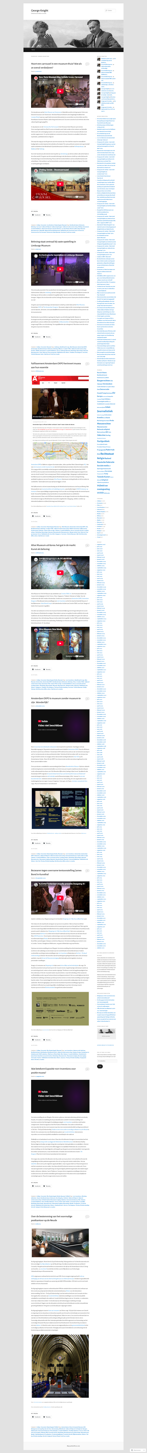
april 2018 (100, 757)
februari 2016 (101, 812)
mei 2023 (99, 627)
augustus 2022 (101, 646)
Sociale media (103, 466)
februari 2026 (101, 557)
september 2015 (101, 822)
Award (38, 1198)
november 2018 (101, 742)
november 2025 (101, 563)
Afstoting (84, 1196)
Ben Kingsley (59, 1198)
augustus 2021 (101, 672)
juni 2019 (99, 727)
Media (56, 680)
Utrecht (36, 1059)
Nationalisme (101, 432)
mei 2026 (99, 551)
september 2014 (101, 848)
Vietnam (33, 689)
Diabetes (63, 1199)
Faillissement (83, 528)
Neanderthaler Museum (72, 766)
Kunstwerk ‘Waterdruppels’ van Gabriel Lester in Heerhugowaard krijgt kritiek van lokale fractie (106, 227)
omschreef (43, 1269)
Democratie (104, 389)
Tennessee (81, 230)
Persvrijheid (100, 444)
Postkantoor (77, 1203)
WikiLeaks (107, 493)
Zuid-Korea (47, 354)
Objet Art (76, 685)
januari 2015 (100, 839)
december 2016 (101, 791)
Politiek (68, 1196)
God (109, 401)
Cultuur (38, 225)
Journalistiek (105, 411)
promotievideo (46, 1029)
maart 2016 (100, 810)
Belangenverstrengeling (37, 1428)
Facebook (104, 396)
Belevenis (81, 225)
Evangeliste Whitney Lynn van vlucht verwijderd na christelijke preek (105, 212)
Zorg (98, 537)
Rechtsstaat (107, 453)
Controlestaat (101, 386)
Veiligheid (104, 480)
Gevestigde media (102, 401)
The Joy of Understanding (61, 687)
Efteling (80, 226)
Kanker (68, 1201)
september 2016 (101, 797)
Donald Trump (101, 393)
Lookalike (82, 1201)
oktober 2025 (100, 565)
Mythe (98, 520)
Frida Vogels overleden (103, 316)
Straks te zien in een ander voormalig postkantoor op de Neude (70, 1129)
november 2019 (101, 716)
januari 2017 (100, 788)
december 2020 (101, 689)
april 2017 (100, 782)
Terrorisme (108, 471)
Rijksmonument (77, 1434)
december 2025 (101, 561)
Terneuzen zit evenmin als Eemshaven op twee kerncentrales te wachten (106, 327)
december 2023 (101, 612)
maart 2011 (100, 937)
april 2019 (100, 731)
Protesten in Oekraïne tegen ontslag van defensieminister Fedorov (106, 271)
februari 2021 (101, 684)
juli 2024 (99, 597)
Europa (99, 396)
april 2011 (99, 935)
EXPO (40, 307)
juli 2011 (99, 929)
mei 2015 (99, 831)
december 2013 (101, 867)
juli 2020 (99, 699)
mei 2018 (99, 754)
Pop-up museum (52, 352)
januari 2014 (100, 865)
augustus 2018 (101, 748)
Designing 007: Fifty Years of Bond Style (73, 919)
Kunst (108, 417)
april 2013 (100, 884)
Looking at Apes (35, 685)
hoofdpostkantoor (45, 1264)
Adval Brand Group (64, 347)
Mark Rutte (106, 420)
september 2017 (101, 771)
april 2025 (100, 578)
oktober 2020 (101, 693)
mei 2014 (99, 856)
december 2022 (101, 638)
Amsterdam (73, 526)
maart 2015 (100, 835)
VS (98, 493)
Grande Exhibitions (36, 228)
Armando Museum (78, 1427)
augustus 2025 (101, 570)
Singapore (58, 534)
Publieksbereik (64, 230)
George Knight (39, 10)
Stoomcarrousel (73, 230)
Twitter (112, 477)
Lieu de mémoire (56, 228)
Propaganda (101, 450)
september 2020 (101, 695)
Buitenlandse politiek (103, 377)
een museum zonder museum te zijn (44, 467)
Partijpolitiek (103, 441)
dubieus (38, 1325)
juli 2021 (99, 674)
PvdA (112, 450)
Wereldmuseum (45, 1207)
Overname (34, 1057)
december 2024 (101, 587)
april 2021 (100, 680)
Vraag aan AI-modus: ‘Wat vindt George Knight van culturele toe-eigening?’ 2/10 (106, 248)
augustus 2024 (101, 595)
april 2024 (100, 604)
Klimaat (43, 1432)
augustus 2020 (101, 697)
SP (110, 466)
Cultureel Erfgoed (46, 226)
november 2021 (101, 665)
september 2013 (101, 873)
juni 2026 (99, 548)
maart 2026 (100, 555)
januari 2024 (100, 610)
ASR (84, 1427)
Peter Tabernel (43, 352)
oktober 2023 (100, 616)
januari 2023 (100, 635)
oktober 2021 (100, 667)
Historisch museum (47, 228)
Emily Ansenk (34, 1054)
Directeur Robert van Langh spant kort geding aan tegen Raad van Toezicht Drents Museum (106, 121)
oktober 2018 (100, 744)
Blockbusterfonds (52, 1052)
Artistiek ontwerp (38, 1402)
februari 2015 (100, 837)
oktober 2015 (100, 820)
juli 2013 (99, 878)
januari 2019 (100, 737)
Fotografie (110, 396)
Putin (108, 450)
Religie (100, 458)
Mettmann (84, 833)
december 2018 (101, 740)
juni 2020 (99, 701)
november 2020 (101, 691)
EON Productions (38, 936)
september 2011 (101, 924)
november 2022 (101, 640)
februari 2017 (100, 786)
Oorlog (107, 435)
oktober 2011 (100, 922)
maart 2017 (100, 784)
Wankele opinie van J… (107, 58)
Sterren (66, 1205)
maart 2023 (100, 631)
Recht (98, 528)
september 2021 (101, 669)
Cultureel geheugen (57, 226)
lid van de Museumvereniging (50, 958)
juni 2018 (99, 752)
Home (33, 49)
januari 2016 (100, 814)
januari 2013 (100, 890)
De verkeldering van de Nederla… (108, 60)
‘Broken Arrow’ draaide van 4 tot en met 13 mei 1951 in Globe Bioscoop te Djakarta (106, 288)
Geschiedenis (50, 225)
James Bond (34, 1055)
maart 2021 (100, 682)
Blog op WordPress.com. (73, 1446)
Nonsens (99, 522)
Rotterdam (53, 1057)
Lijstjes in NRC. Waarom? (104, 256)
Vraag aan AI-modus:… (107, 101)
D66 (98, 389)
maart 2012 (100, 912)
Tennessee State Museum (53, 232)
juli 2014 (99, 852)
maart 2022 (100, 657)
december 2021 (101, 663)
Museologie (80, 350)
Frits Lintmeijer (54, 1430)
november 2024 (101, 589)
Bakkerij (33, 149)
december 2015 (101, 816)
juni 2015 (99, 829)
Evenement (86, 226)
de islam (74, 781)
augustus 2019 (101, 723)
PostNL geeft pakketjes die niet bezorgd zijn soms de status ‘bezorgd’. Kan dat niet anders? (106, 303)
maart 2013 (100, 886)
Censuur (99, 384)
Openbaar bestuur (101, 438)
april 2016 (100, 808)
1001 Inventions (61, 601)
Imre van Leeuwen (53, 1310)
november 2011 (101, 920)
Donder (33, 350)
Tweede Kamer (103, 477)
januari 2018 (100, 763)
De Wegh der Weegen (81, 1428)
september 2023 (101, 618)
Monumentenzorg (69, 1432)
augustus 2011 (101, 926)
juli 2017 (99, 776)
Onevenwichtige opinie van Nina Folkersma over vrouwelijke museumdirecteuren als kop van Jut (106, 348)
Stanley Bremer (59, 1205)
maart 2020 (100, 708)
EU (113, 393)
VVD (102, 493)
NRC (107, 432)
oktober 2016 (100, 795)
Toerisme (63, 232)
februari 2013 (101, 888)
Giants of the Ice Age (49, 530)
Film (49, 683)
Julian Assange (100, 415)
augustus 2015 (101, 825)
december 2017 (101, 765)
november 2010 (101, 946)
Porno (39, 534)
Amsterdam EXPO (82, 347)
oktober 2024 (100, 591)
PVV (98, 454)
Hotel (60, 1201)
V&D (77, 534)
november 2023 (101, 614)
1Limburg (56, 347)
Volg (100, 1066)
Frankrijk (99, 399)
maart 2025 (100, 580)
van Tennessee (52, 112)
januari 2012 (100, 916)
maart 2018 (100, 759)
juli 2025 (99, 572)
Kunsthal (40, 1055)
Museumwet (66, 1203)
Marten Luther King (75, 228)
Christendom (107, 384)
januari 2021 (100, 686)
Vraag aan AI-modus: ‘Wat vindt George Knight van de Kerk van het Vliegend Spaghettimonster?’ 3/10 (106, 242)
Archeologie (34, 348)
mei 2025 (99, 576)
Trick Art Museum (35, 354)
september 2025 (101, 567)
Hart (43, 1201)
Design (79, 1052)
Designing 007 (49, 965)
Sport (98, 533)
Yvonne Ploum (56, 1436)
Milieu (99, 516)
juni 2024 (99, 599)
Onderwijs (100, 524)
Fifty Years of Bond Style (54, 1054)
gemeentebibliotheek (78, 1325)
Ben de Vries (48, 1428)
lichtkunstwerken (64, 322)
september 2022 (101, 644)
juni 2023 (99, 625)
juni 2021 (99, 676)
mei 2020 (99, 703)
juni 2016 (99, 803)
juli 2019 (99, 725)
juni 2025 (99, 574)
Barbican (83, 1050)
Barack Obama (102, 372)
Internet (112, 404)
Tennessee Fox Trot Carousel (38, 232)
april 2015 (100, 833)
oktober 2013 (100, 871)
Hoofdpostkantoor (49, 1201)
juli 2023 (99, 623)
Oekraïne (101, 435)
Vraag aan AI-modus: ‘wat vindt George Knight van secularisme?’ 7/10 (105, 172)
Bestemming (55, 1428)
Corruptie (108, 386)
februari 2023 (101, 633)
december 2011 (101, 918)
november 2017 (101, 767)
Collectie (65, 1198)
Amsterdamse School (67, 1427)
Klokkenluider (108, 415)
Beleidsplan (44, 1052)
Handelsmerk (82, 1054)
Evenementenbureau (71, 855)
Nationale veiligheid (103, 429)
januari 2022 (100, 661)
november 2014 (101, 844)
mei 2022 (99, 652)
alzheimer (33, 1198)
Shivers (67, 352)
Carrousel (38, 226)
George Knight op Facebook (105, 1045)
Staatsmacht (107, 468)
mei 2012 (99, 907)
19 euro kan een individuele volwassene (45, 747)
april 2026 (100, 553)
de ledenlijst (51, 776)
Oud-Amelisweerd (40, 1434)
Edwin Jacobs (34, 1430)
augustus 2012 (101, 901)
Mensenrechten (104, 424)
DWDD (37, 350)
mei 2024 (99, 601)
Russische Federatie (105, 462)
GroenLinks (107, 404)
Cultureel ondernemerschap (70, 226)
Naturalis (52, 859)
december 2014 (101, 841)
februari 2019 (101, 735)
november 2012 (101, 895)
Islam (48, 857)
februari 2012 (101, 914)
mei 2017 (99, 780)
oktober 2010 (100, 948)
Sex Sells (52, 534)
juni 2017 (99, 778)
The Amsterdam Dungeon (50, 307)
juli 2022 (99, 648)
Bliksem (60, 348)
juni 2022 (99, 650)
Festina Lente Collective (37, 530)
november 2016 (101, 793)
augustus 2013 (101, 875)
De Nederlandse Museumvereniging (51, 1199)
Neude (72, 1203)
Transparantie (100, 473)
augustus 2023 (101, 621)
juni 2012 (99, 905)
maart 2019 (100, 733)
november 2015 (101, 818)
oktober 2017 (100, 769)
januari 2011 (100, 941)
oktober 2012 (100, 897)
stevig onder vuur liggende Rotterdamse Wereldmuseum (56, 1142)
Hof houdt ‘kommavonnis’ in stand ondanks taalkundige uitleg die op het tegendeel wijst (106, 341)
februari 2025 (101, 582)
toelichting (48, 292)
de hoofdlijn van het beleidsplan (69, 965)
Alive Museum (80, 305)
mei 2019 (99, 729)
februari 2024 (101, 608)
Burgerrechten (103, 381)
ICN (88, 1430)
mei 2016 (99, 805)
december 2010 (101, 943)
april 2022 (100, 655)
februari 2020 (101, 710)
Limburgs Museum (65, 350)
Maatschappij (58, 225)
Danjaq (46, 938)
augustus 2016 (101, 799)
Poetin (105, 444)
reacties (60, 689)
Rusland (107, 458)
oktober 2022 (100, 642)
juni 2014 (99, 854)
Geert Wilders (105, 399)
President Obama (101, 446)
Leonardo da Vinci (79, 530)
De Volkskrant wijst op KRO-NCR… (108, 103)
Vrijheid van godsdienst (103, 482)
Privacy (108, 447)
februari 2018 (101, 761)
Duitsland (109, 393)
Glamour (57, 530)
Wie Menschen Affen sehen (43, 689)
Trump (106, 474)
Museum (64, 225)
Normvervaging (82, 1055)
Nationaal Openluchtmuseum (52, 230)
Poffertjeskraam (79, 146)
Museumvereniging (45, 859)
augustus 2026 (101, 544)
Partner (39, 1057)
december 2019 (101, 714)
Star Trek (38, 861)
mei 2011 (99, 933)
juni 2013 (99, 880)
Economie (43, 225)
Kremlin (100, 418)
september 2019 (101, 720)
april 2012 (100, 909)
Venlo (42, 354)
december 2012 (101, 892)
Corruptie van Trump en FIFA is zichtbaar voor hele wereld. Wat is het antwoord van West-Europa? (106, 320)
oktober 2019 (100, 718)
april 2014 (100, 858)
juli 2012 (99, 903)
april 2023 (100, 629)
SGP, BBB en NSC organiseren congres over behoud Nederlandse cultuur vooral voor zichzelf (106, 278)
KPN (47, 1432)
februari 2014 (101, 863)
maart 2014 (100, 861)
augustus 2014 (101, 850)
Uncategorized (101, 535)
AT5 (87, 526)
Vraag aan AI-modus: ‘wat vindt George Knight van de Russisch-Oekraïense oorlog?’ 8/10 (106, 159)
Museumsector (35, 230)
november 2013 (101, 869)
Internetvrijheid (101, 407)
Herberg (41, 149)
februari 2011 (100, 939)
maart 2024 (100, 606)
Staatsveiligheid (101, 471)
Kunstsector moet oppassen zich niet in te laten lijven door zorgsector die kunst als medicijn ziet (106, 152)
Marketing (73, 350)
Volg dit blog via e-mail (103, 1052)
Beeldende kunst (74, 225)
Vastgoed (38, 1207)
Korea (58, 350)
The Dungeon (78, 352)
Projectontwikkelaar (74, 859)
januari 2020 (100, 712)
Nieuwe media (73, 532)
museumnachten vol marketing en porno (53, 489)
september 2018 (101, 746)
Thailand (72, 352)
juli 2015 (99, 827)
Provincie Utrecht (67, 1434)
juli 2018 (99, 750)
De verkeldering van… (107, 64)
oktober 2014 (100, 846)
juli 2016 (99, 801)
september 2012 (101, 899)
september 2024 (101, 593)
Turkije (85, 687)
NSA (110, 432)
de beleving (63, 154)
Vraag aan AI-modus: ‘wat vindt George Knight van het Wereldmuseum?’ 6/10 (106, 206)
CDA (111, 381)
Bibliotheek (62, 1428)
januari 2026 (100, 559)
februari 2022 (101, 659)
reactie (47, 535)
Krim (104, 417)
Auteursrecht (76, 1050)
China (74, 681)
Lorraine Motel (35, 117)
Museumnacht (57, 532)
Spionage (100, 468)
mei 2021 (99, 678)
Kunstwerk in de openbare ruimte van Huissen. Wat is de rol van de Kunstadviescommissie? (106, 165)
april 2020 (100, 706)
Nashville (42, 230)
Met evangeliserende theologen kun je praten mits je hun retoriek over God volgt (106, 354)
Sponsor (63, 1057)
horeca (57, 1201)
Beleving (33, 226)
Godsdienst (100, 404)
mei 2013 (99, 882)
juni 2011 (99, 931)
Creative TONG (67, 348)
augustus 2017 (101, 774)
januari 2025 (100, 584)
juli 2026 (99, 546)
